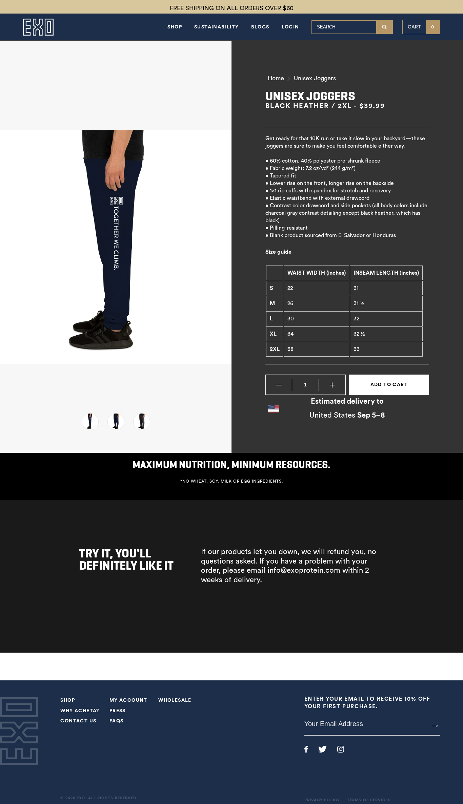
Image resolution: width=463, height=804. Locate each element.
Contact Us (78, 721)
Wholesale (175, 700)
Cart (421, 27)
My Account (128, 700)
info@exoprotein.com (303, 570)
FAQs (116, 721)
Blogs (260, 27)
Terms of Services (369, 800)
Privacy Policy (322, 800)
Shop (174, 27)
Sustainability (216, 27)
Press (117, 710)
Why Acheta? (79, 710)
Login (290, 27)
